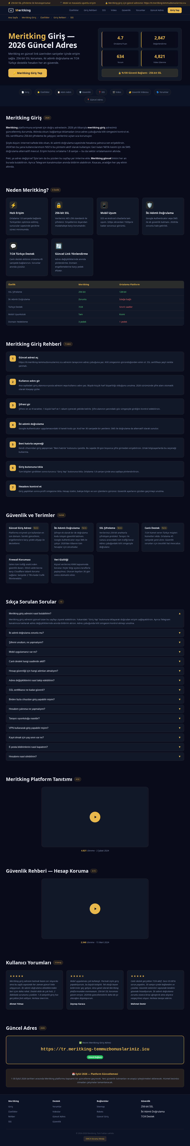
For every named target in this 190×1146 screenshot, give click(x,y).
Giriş (10, 1106)
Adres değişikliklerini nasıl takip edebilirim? (95, 680)
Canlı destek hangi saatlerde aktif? (95, 661)
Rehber (11, 1116)
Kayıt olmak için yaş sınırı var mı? (95, 737)
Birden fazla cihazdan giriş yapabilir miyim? (95, 699)
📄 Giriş (25, 92)
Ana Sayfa (13, 17)
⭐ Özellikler (43, 92)
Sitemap (101, 1106)
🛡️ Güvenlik (85, 92)
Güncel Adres (157, 10)
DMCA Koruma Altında (95, 1139)
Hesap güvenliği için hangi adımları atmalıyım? (95, 670)
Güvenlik (126, 10)
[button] (95, 817)
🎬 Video (117, 92)
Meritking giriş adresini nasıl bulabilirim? (95, 613)
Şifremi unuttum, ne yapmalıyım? (95, 642)
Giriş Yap (174, 10)
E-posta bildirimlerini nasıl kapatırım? (95, 747)
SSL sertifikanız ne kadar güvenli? (95, 689)
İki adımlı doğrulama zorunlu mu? (95, 632)
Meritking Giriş (29, 17)
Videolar (57, 1111)
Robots (100, 1111)
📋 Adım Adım (64, 92)
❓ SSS (101, 92)
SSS (104, 10)
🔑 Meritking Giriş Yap (27, 73)
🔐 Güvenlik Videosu (138, 92)
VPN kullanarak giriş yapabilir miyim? (95, 728)
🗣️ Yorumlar (162, 92)
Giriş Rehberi (90, 10)
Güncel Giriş (103, 1116)
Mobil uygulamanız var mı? (95, 651)
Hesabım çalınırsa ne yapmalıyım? (95, 708)
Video (114, 10)
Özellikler (74, 10)
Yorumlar (140, 10)
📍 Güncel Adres (95, 99)
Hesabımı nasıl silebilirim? (95, 756)
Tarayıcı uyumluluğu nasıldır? (95, 718)
